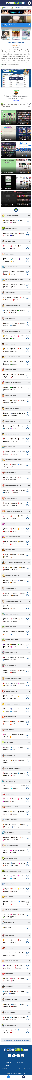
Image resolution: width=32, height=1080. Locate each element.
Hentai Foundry (23, 204)
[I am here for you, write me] (14, 1055)
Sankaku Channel (23, 172)
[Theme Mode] (9, 1055)
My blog (22, 1055)
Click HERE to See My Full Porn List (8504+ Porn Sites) (16, 1040)
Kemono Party (23, 123)
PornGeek (16, 100)
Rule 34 (7, 123)
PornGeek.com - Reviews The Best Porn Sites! (18, 1069)
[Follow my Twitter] (18, 1055)
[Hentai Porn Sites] (29, 105)
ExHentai (7, 188)
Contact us (8, 1060)
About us (8, 1062)
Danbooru (23, 188)
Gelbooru (23, 156)
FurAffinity (7, 156)
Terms (7, 1065)
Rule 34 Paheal (7, 172)
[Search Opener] (29, 3)
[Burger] (2, 3)
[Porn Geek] (15, 3)
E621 (23, 139)
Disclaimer (20, 1062)
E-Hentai (7, 139)
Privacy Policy (22, 1060)
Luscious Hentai (7, 204)
